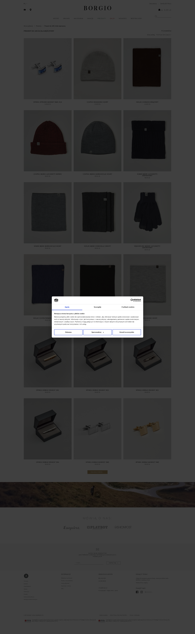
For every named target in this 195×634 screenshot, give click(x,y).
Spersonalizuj (96, 332)
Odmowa (68, 332)
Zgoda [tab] (67, 307)
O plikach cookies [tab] (128, 307)
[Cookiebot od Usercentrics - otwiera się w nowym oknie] (132, 300)
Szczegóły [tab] (97, 307)
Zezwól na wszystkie (126, 332)
